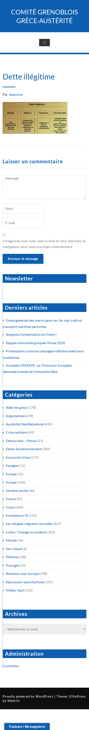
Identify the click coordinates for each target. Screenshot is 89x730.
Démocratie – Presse (21, 441)
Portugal (12, 565)
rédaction (16, 94)
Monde (11, 540)
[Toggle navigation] (44, 42)
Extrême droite (17, 490)
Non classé (14, 549)
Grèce (10, 507)
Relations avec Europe (22, 573)
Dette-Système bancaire (24, 449)
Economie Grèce (18, 457)
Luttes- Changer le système (26, 532)
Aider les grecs (16, 407)
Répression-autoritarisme (25, 582)
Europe (11, 474)
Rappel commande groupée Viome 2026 (35, 343)
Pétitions (12, 557)
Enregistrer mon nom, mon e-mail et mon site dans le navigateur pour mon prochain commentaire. (44, 244)
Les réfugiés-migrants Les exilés (29, 524)
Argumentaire (16, 416)
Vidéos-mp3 (15, 590)
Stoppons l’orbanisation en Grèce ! (31, 334)
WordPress (44, 696)
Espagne (12, 465)
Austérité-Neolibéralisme (25, 424)
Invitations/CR (17, 515)
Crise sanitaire (16, 432)
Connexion (11, 666)
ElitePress (77, 696)
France (11, 499)
